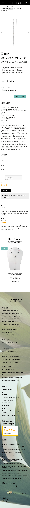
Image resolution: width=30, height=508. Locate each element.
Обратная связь (7, 400)
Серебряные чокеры (9, 351)
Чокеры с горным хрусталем (11, 356)
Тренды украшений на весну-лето (13, 449)
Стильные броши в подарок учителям (14, 475)
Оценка (3, 182)
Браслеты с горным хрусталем (12, 372)
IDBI (19, 498)
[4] (6, 185)
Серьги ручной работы (10, 329)
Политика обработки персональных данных (14, 411)
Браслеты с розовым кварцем (12, 377)
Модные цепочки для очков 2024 (13, 447)
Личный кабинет (7, 389)
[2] (3, 185)
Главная (3, 7)
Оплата (5, 394)
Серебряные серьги (9, 321)
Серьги (9, 7)
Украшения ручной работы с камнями (14, 470)
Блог (3, 408)
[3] (5, 185)
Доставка (5, 392)
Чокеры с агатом (8, 354)
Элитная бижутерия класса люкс (13, 463)
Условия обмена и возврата (11, 397)
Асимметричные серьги (10, 310)
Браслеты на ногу (8, 369)
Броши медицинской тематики (12, 473)
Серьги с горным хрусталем (11, 316)
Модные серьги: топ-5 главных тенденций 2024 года (12, 459)
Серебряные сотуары (9, 342)
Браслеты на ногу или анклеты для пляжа (14, 455)
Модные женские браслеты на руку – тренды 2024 (14, 466)
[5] (8, 185)
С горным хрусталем (18, 7)
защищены (24, 495)
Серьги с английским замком (11, 324)
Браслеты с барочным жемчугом (13, 375)
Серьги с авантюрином (10, 327)
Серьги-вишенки (7, 332)
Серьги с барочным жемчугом (12, 313)
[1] (1, 185)
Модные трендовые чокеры (11, 444)
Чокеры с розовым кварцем (11, 359)
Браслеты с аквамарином (10, 380)
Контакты (5, 405)
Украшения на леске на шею (12, 478)
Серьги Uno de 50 (8, 335)
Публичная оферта (8, 415)
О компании (6, 403)
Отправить (6, 190)
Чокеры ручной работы (10, 362)
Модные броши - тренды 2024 (12, 452)
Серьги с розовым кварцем (11, 318)
